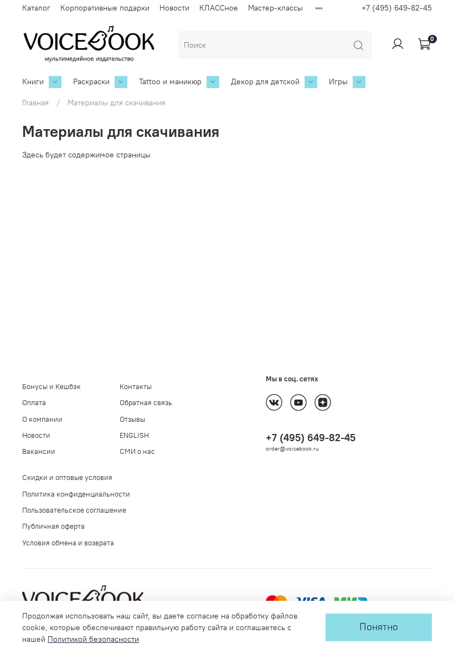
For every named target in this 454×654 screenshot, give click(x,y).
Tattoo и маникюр (170, 81)
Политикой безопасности (93, 639)
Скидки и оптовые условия (67, 477)
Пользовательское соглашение (74, 510)
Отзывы (132, 419)
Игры (338, 81)
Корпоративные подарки (104, 8)
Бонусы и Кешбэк (51, 386)
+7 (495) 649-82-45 (397, 8)
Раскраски (91, 81)
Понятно (378, 627)
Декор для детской (265, 81)
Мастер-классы (275, 8)
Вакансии (38, 451)
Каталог (36, 8)
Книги (33, 81)
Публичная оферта (53, 526)
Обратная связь (146, 402)
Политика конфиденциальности (76, 494)
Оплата (34, 402)
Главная (35, 103)
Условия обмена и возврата (68, 543)
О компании (42, 419)
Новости (174, 8)
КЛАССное (218, 8)
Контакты (136, 386)
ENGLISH (134, 435)
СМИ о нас (137, 451)
